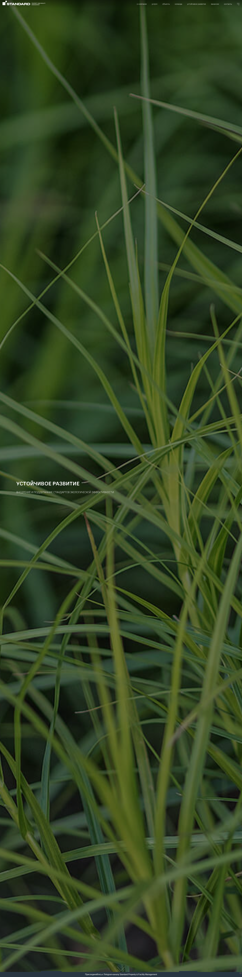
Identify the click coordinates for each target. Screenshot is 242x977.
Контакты (228, 4)
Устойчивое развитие (196, 4)
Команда (178, 4)
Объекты (166, 4)
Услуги (154, 4)
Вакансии (215, 4)
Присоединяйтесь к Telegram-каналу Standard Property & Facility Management (121, 974)
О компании (142, 4)
